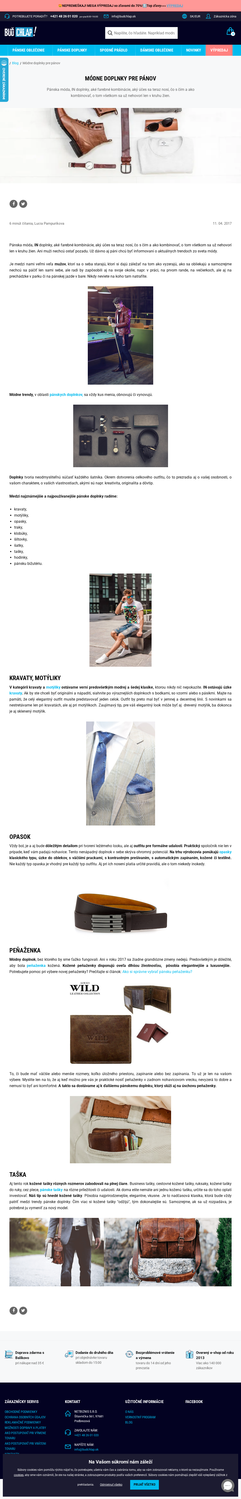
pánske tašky (51, 1190)
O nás (129, 1412)
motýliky (53, 687)
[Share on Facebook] (13, 204)
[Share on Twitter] (23, 204)
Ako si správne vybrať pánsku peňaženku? (157, 971)
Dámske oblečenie (156, 50)
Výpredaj (219, 50)
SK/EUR (195, 16)
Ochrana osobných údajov (25, 1417)
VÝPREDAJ (175, 6)
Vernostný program (140, 1417)
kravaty (15, 693)
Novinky (193, 50)
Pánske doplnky (72, 50)
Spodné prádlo (113, 50)
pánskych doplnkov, (66, 394)
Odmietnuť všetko (111, 1484)
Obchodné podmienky (21, 1412)
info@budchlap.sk (124, 16)
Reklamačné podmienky (23, 1422)
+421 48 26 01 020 (86, 1435)
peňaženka (36, 965)
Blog (15, 63)
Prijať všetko (144, 1485)
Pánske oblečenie (28, 50)
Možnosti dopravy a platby (25, 1428)
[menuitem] (30, 50)
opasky (225, 852)
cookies (19, 1475)
